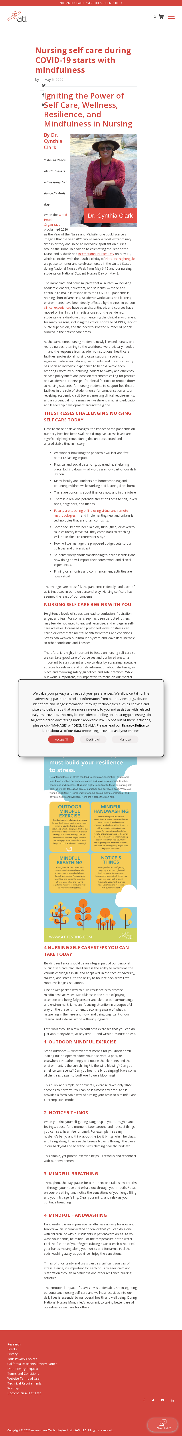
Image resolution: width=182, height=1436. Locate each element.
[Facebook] (144, 1400)
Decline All (93, 739)
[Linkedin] (172, 1400)
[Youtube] (162, 1400)
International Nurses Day (96, 254)
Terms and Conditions (23, 1373)
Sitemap (13, 1388)
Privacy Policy (133, 725)
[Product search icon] (155, 16)
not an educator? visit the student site (90, 3)
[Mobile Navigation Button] (171, 16)
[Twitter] (153, 1400)
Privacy (12, 1354)
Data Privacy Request (22, 1369)
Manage (125, 739)
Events (12, 1349)
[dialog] (91, 718)
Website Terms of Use (23, 1378)
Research (14, 1344)
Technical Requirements (24, 1383)
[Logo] (17, 16)
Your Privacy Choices (22, 1359)
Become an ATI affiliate (24, 1393)
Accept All (61, 739)
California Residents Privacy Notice (32, 1364)
